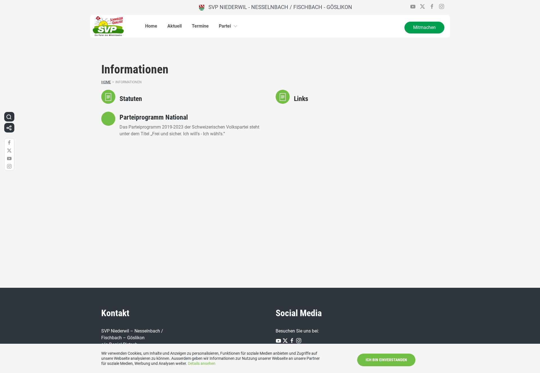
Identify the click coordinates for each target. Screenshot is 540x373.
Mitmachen (424, 27)
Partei (225, 26)
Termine (200, 26)
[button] (9, 117)
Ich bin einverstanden (386, 360)
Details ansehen (201, 363)
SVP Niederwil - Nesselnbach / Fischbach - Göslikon (278, 7)
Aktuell (174, 26)
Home (151, 26)
